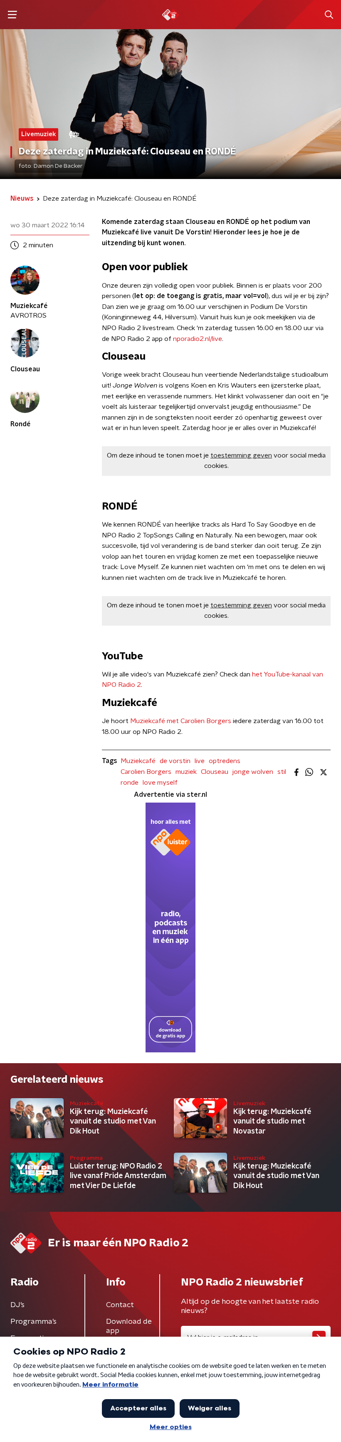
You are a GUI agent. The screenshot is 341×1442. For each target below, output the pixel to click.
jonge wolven (252, 771)
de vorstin (175, 761)
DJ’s (17, 1305)
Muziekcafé (138, 761)
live (200, 761)
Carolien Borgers (146, 771)
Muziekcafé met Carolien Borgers (180, 721)
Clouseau (214, 771)
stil (281, 771)
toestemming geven (241, 455)
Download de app (129, 1326)
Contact (120, 1305)
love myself (160, 782)
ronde (129, 782)
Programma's (33, 1321)
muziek (186, 771)
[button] (12, 14)
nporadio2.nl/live (197, 339)
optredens (224, 761)
